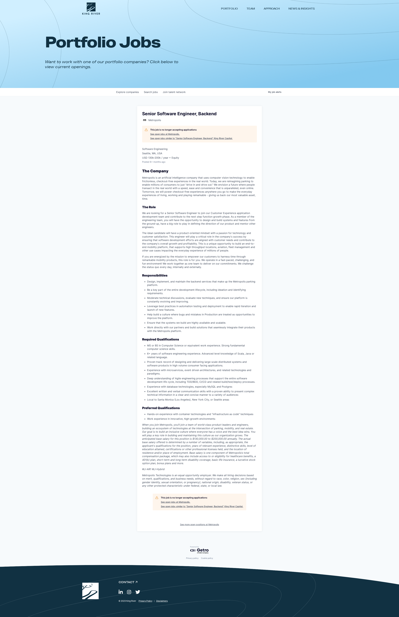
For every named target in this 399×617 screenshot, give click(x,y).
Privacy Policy (145, 601)
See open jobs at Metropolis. (165, 134)
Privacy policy (192, 558)
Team (251, 8)
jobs (151, 92)
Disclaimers (162, 601)
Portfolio (229, 8)
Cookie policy (207, 558)
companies (127, 92)
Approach (272, 8)
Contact (126, 582)
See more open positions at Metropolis (199, 524)
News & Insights (301, 8)
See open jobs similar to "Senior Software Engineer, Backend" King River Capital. (191, 138)
